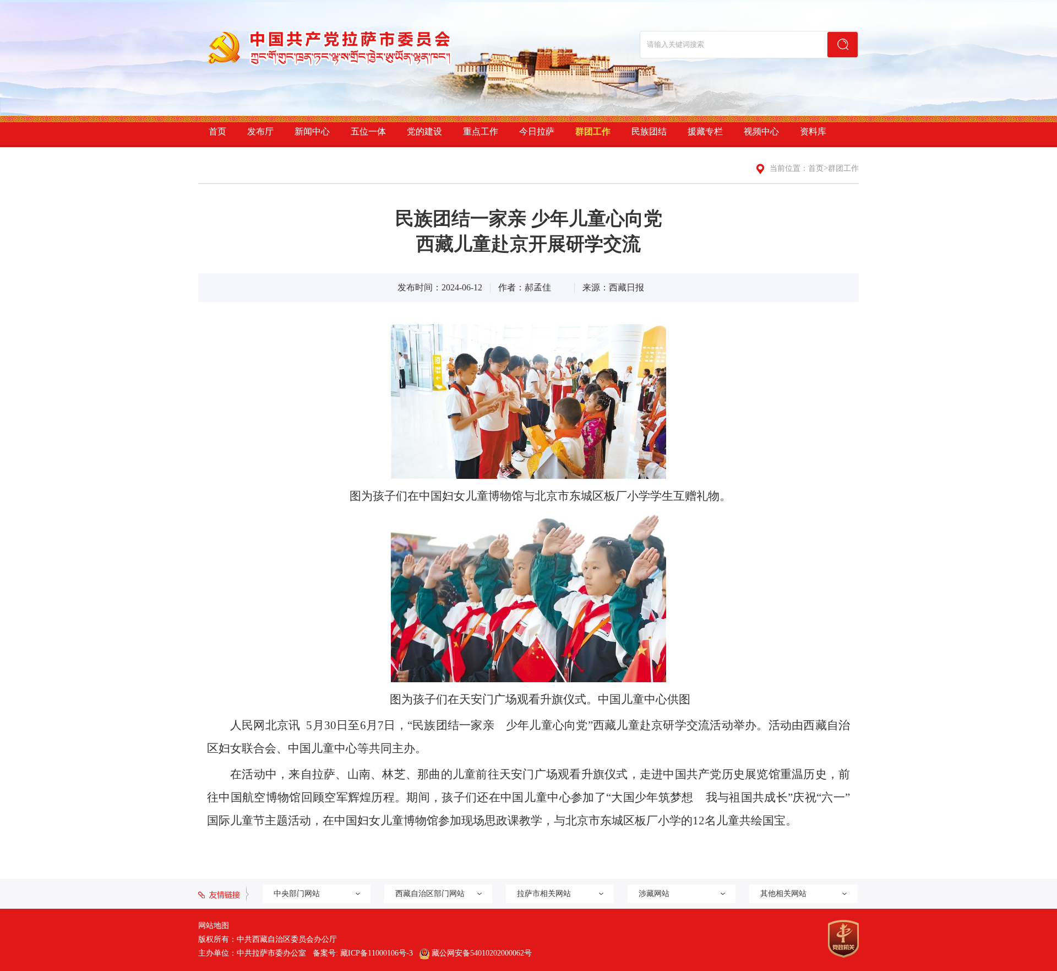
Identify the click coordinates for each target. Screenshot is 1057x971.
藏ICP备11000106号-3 (376, 953)
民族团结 (649, 131)
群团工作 (593, 131)
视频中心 (761, 131)
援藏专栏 (705, 131)
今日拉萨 (536, 131)
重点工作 (480, 131)
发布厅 (260, 131)
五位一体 (368, 131)
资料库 (813, 131)
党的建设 (424, 131)
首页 (217, 131)
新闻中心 (312, 131)
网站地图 (213, 925)
